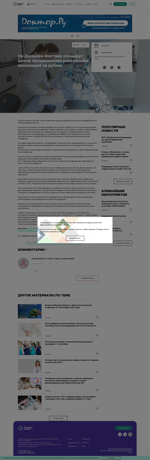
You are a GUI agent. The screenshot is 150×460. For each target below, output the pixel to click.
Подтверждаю (75, 238)
